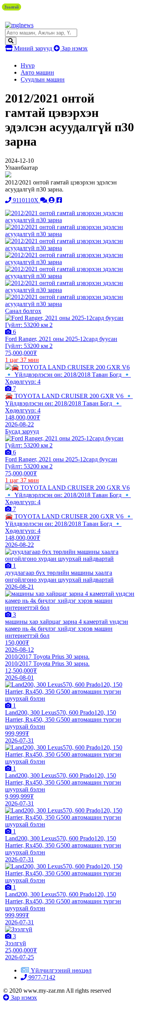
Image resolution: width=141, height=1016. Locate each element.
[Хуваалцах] (59, 200)
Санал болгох (23, 311)
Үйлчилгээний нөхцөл (61, 970)
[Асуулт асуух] (44, 200)
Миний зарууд (33, 48)
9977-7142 (41, 977)
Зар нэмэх (74, 48)
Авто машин (37, 72)
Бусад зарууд (22, 431)
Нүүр (28, 65)
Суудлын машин (43, 79)
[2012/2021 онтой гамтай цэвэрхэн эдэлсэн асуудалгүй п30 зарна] (70, 220)
